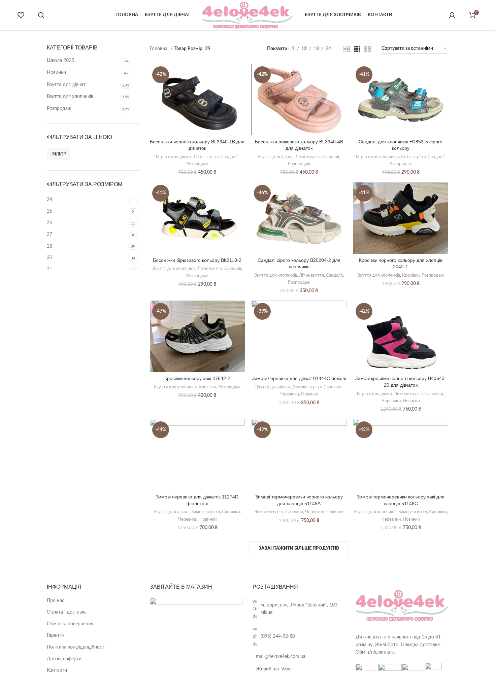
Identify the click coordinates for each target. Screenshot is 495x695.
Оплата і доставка (67, 612)
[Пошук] (41, 15)
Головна (159, 48)
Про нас (55, 600)
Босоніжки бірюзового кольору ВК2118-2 (197, 260)
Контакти (57, 670)
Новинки (56, 72)
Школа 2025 (60, 60)
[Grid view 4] (367, 49)
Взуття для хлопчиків (70, 96)
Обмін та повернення (70, 624)
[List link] (299, 609)
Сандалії (229, 156)
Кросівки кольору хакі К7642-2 (197, 378)
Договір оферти (64, 659)
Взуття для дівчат (66, 84)
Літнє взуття (206, 156)
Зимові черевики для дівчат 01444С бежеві (299, 378)
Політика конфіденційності (76, 647)
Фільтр (59, 154)
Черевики (289, 394)
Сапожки (332, 387)
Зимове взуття (307, 387)
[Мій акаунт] (452, 15)
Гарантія (56, 635)
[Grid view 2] (346, 49)
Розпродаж (59, 108)
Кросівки (411, 275)
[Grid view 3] (357, 49)
